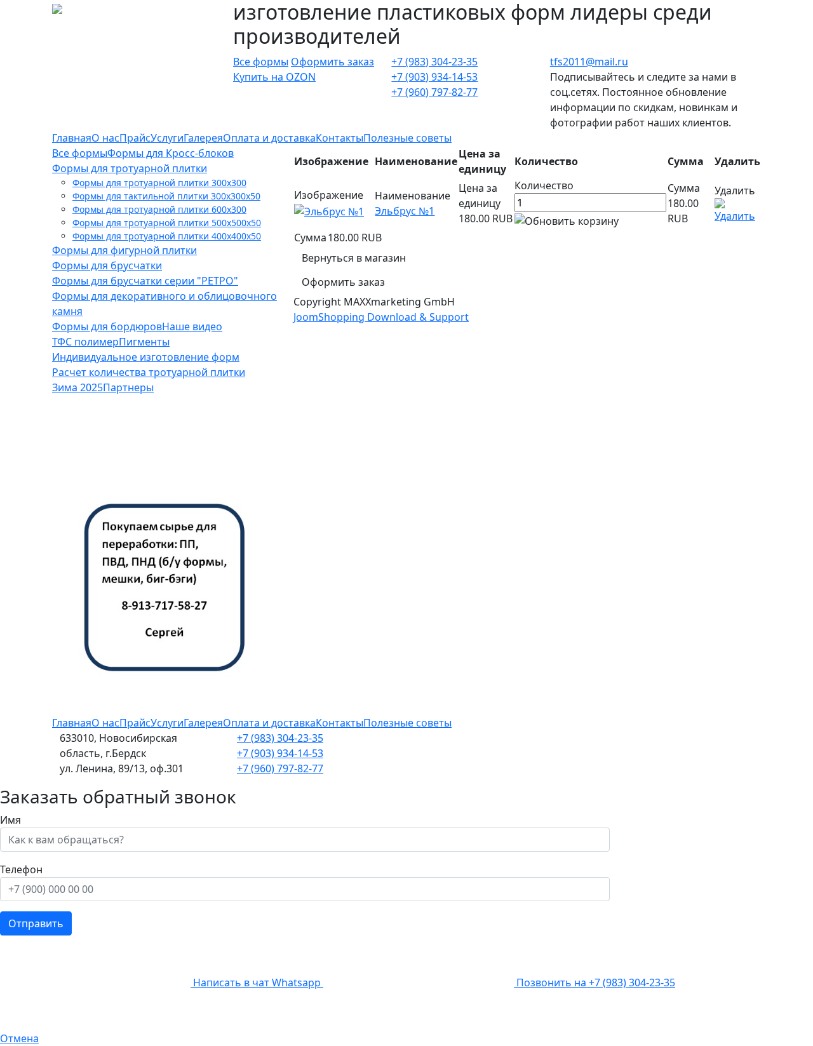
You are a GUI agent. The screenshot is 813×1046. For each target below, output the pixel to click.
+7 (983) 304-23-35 (434, 62)
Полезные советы (407, 138)
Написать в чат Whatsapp (257, 982)
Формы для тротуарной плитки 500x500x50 (166, 223)
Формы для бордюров (107, 326)
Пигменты (144, 342)
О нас (105, 138)
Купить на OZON (274, 77)
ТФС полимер (85, 342)
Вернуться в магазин (354, 258)
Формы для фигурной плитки (124, 250)
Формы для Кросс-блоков (170, 153)
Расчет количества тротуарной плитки (148, 372)
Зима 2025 (77, 387)
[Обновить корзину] (566, 221)
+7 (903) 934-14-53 (434, 77)
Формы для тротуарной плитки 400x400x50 (166, 236)
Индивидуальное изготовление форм (145, 357)
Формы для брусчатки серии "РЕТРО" (145, 281)
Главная (71, 138)
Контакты (339, 138)
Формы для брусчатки (107, 265)
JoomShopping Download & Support (381, 317)
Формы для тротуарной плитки (129, 168)
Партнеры (128, 387)
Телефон (21, 869)
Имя (10, 820)
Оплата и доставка (269, 138)
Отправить (36, 923)
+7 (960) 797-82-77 (434, 92)
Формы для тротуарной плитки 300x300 (159, 183)
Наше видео (192, 326)
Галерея (203, 138)
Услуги (167, 138)
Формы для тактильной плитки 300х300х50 (166, 196)
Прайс (135, 138)
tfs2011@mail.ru (589, 62)
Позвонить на (594, 982)
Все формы (260, 62)
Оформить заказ (332, 62)
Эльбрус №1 (404, 211)
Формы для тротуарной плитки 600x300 (159, 209)
